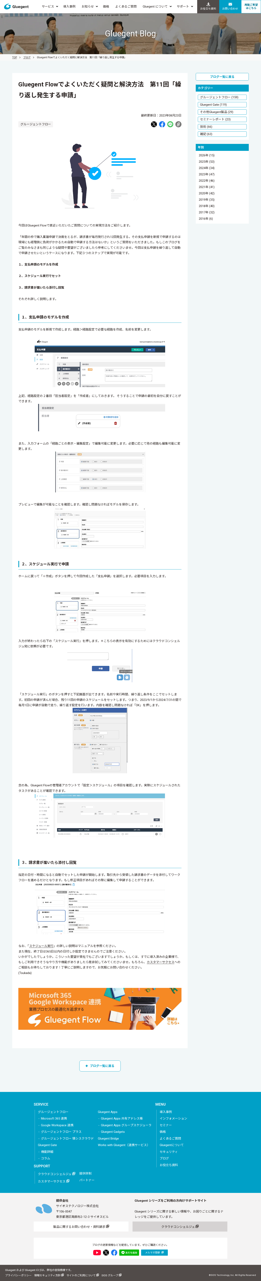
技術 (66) (206, 127)
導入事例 (69, 6)
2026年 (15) (207, 155)
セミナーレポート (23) (215, 119)
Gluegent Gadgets (113, 1132)
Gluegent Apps (107, 1112)
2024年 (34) (207, 168)
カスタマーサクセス (160, 962)
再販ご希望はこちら (251, 6)
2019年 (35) (207, 200)
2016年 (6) (206, 219)
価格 (106, 6)
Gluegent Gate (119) (213, 104)
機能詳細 (47, 1152)
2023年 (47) (207, 174)
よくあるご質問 (126, 6)
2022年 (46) (207, 181)
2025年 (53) (207, 162)
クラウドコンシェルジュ (55, 1174)
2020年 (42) (207, 193)
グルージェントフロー (53, 1112)
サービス (48, 6)
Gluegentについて (172, 1145)
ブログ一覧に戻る (102, 1066)
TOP (14, 57)
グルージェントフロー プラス (61, 1132)
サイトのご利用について (81, 1275)
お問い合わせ (230, 8)
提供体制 (85, 1173)
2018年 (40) (207, 206)
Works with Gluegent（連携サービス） (124, 1145)
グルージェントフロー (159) (219, 97)
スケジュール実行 (41, 946)
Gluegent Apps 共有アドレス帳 (122, 1118)
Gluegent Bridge (108, 1138)
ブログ (27, 57)
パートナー (87, 1180)
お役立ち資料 (208, 8)
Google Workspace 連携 (57, 1125)
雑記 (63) (206, 134)
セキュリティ (169, 1152)
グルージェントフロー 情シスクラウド (67, 1138)
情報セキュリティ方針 (47, 1275)
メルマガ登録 (152, 1252)
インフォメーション (173, 1118)
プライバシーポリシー (18, 1275)
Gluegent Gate (47, 1145)
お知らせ (88, 6)
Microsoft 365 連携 (54, 1118)
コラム (45, 1158)
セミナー (166, 1125)
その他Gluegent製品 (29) (216, 112)
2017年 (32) (207, 212)
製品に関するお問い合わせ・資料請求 (79, 1227)
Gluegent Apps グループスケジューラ (126, 1125)
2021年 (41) (207, 187)
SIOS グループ (110, 1275)
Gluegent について (155, 6)
